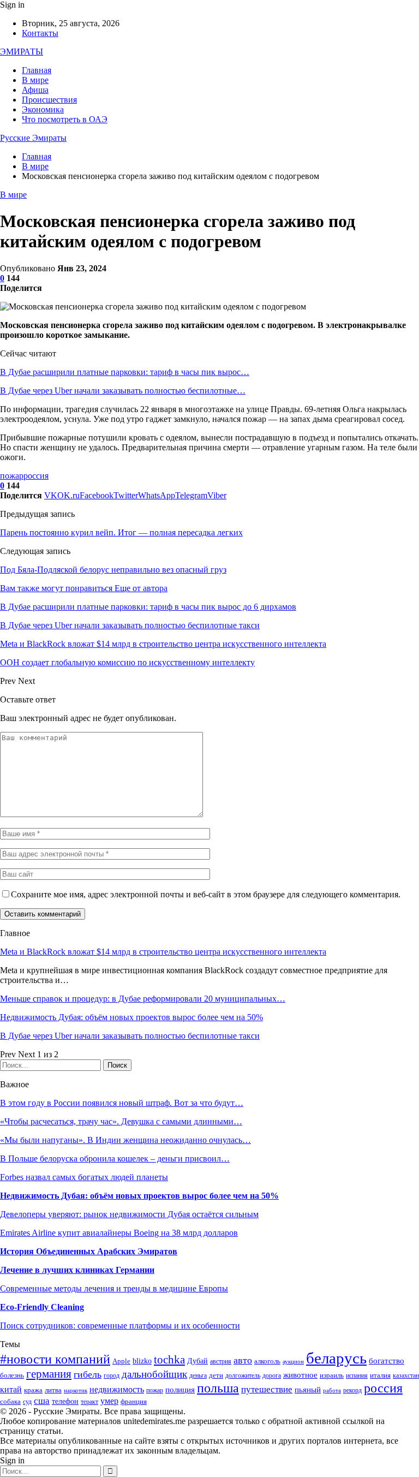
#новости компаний (55, 1359)
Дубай (197, 1360)
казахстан (406, 1375)
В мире (35, 80)
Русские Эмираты (33, 137)
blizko (142, 1361)
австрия (220, 1361)
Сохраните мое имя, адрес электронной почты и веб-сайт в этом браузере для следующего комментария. (205, 894)
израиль (332, 1375)
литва (53, 1390)
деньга (198, 1375)
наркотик (75, 1390)
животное (300, 1375)
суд (27, 1401)
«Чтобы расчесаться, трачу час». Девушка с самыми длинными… (121, 1121)
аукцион (293, 1362)
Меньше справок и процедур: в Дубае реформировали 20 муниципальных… (142, 998)
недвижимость (116, 1389)
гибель (87, 1374)
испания (357, 1375)
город (111, 1375)
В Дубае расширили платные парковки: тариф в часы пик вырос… (124, 372)
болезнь (12, 1375)
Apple (121, 1361)
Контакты (40, 33)
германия (48, 1373)
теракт (89, 1401)
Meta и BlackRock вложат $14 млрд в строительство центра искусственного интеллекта (163, 951)
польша (218, 1388)
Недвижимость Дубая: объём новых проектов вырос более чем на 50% (131, 1017)
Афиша (35, 89)
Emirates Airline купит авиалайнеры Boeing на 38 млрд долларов (119, 1232)
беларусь (336, 1358)
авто (243, 1360)
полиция (180, 1389)
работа (332, 1390)
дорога (271, 1375)
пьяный (308, 1389)
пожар (11, 475)
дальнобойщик (154, 1374)
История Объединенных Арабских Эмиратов (88, 1251)
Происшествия (49, 99)
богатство (386, 1360)
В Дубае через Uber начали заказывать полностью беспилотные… (123, 390)
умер (109, 1401)
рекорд (352, 1390)
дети (216, 1375)
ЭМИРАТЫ (21, 51)
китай (11, 1389)
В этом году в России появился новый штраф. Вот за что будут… (121, 1102)
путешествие (266, 1389)
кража (33, 1390)
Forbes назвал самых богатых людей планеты (84, 1177)
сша (42, 1401)
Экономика (43, 109)
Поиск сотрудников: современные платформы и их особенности (120, 1325)
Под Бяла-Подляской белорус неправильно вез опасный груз (113, 569)
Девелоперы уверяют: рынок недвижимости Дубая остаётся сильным (129, 1214)
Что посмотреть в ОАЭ (64, 119)
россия (36, 475)
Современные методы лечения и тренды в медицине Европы (114, 1288)
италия (380, 1375)
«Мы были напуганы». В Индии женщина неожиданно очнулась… (125, 1140)
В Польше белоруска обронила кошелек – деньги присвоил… (115, 1158)
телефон (65, 1401)
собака (10, 1401)
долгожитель (242, 1375)
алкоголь (267, 1361)
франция (134, 1401)
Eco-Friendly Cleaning (42, 1307)
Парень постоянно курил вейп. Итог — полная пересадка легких (121, 532)
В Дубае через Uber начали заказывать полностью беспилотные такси (130, 1035)
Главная (36, 70)
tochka (169, 1359)
